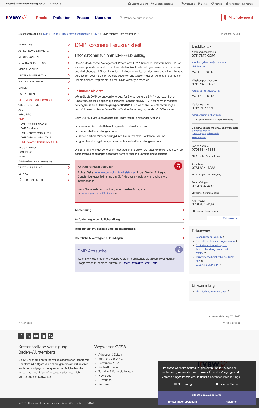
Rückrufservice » (230, 218)
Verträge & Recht (30, 167)
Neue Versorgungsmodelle (76, 33)
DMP (96, 33)
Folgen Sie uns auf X (28, 336)
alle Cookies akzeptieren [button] (207, 394)
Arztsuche (105, 380)
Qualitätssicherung (32, 62)
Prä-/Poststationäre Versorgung (35, 161)
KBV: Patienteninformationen (211, 291)
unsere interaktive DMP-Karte (139, 263)
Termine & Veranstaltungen (115, 371)
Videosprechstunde (28, 105)
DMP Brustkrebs (29, 128)
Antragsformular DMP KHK (98, 193)
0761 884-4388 (203, 168)
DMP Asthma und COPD (34, 123)
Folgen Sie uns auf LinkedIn (43, 336)
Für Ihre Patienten (30, 179)
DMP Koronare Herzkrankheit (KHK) (40, 141)
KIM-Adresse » (199, 66)
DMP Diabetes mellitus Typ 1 (36, 132)
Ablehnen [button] (231, 401)
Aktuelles (25, 44)
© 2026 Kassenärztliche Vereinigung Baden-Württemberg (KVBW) (56, 402)
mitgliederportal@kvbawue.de (206, 90)
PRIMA (22, 156)
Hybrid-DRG (24, 114)
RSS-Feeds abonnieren (50, 336)
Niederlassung (28, 69)
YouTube (36, 336)
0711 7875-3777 (203, 84)
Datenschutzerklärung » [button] (225, 377)
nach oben (26, 322)
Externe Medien (229, 384)
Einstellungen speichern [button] (182, 401)
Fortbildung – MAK (31, 81)
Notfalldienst (28, 93)
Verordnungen (28, 56)
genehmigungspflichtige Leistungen (115, 172)
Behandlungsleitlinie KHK (209, 236)
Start (45, 33)
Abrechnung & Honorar (34, 50)
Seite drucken (233, 322)
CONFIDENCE (25, 151)
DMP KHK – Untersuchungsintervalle (215, 241)
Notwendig (184, 384)
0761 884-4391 (203, 186)
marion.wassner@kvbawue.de (206, 114)
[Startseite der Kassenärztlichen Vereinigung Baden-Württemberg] (16, 17)
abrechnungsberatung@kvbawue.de (209, 62)
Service (23, 173)
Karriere (103, 384)
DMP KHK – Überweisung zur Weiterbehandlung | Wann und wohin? (212, 249)
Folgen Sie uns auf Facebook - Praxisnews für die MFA (21, 336)
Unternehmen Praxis (32, 75)
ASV (20, 109)
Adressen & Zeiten (110, 354)
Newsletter (105, 375)
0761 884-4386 (203, 204)
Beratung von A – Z (110, 358)
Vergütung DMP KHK (207, 264)
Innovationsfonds (27, 147)
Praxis (55, 33)
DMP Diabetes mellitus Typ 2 (36, 137)
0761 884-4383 (203, 149)
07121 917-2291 (203, 108)
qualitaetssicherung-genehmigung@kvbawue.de (205, 132)
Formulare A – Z (108, 363)
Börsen (23, 87)
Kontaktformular (108, 367)
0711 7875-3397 (203, 56)
